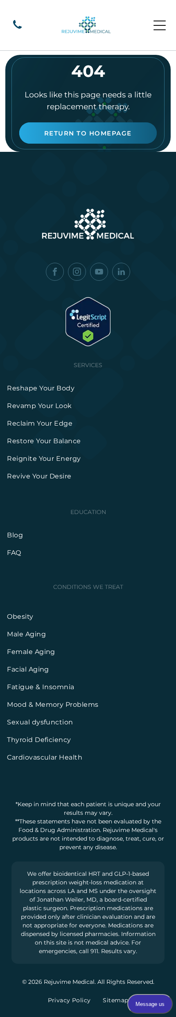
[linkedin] (121, 273)
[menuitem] (88, 388)
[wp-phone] (17, 29)
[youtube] (99, 273)
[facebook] (55, 273)
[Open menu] (159, 25)
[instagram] (77, 273)
